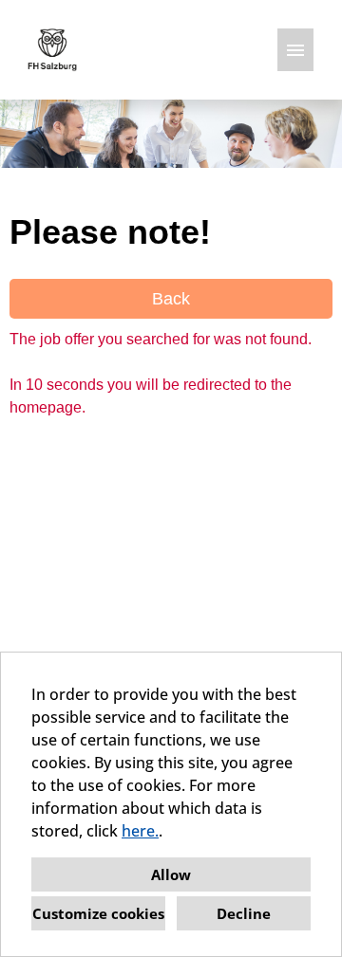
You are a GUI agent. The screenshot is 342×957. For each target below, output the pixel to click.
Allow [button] (171, 874)
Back (171, 298)
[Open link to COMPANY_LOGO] (52, 50)
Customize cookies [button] (98, 913)
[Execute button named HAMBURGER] (295, 49)
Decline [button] (244, 913)
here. (140, 830)
